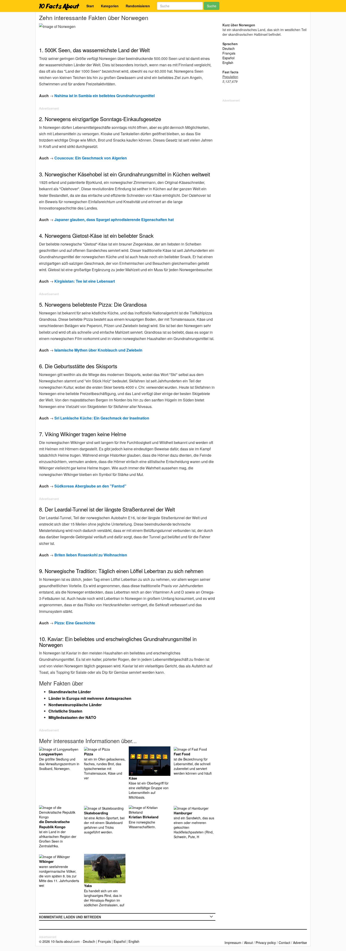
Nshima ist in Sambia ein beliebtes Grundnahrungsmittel (104, 95)
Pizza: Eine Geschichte (74, 623)
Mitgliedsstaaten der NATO (72, 717)
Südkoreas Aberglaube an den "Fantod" (90, 486)
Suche (211, 6)
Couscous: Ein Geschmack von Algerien (90, 158)
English (227, 62)
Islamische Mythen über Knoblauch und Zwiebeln (98, 350)
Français (228, 53)
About (248, 942)
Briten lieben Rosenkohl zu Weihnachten (90, 555)
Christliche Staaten (65, 711)
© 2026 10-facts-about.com (59, 941)
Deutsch (228, 48)
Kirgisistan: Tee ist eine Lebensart (84, 281)
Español (228, 57)
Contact (284, 942)
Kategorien (110, 6)
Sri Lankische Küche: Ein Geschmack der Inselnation (101, 418)
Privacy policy (266, 942)
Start (90, 6)
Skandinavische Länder (69, 691)
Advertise (300, 942)
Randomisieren (138, 6)
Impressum (233, 942)
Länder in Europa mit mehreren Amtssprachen (89, 698)
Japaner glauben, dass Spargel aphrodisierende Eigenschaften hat (114, 219)
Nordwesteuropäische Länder (75, 704)
